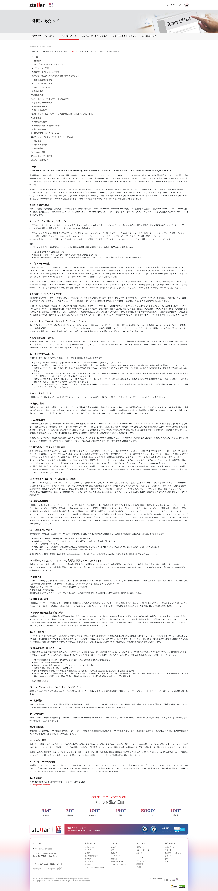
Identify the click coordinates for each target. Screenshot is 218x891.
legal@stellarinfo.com (39, 681)
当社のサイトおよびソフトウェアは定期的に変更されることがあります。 (64, 114)
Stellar (74, 51)
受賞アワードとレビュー (174, 853)
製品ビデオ (115, 853)
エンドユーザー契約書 (43, 156)
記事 (112, 850)
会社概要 (37, 60)
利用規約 (88, 859)
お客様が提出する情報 (43, 79)
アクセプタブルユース (43, 83)
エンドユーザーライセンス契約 (94, 36)
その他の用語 (39, 152)
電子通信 (37, 140)
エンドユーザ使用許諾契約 (94, 867)
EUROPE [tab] (48, 849)
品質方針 (88, 853)
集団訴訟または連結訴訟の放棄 (46, 125)
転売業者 (139, 864)
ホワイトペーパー (117, 861)
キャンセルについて (42, 87)
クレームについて (41, 160)
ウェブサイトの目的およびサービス (48, 64)
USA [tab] (35, 849)
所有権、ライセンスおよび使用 (46, 72)
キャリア (88, 850)
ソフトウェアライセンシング (124, 36)
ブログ (113, 847)
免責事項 (37, 118)
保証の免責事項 (40, 106)
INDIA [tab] (41, 849)
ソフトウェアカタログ (119, 864)
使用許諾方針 (89, 861)
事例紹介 (114, 859)
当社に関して (89, 847)
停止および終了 (40, 110)
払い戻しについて (149, 36)
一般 (36, 56)
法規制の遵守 (39, 95)
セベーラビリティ (41, 144)
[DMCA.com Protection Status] (181, 887)
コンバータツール (142, 850)
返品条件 (88, 864)
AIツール (139, 853)
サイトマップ (170, 861)
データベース (115, 856)
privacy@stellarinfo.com (40, 784)
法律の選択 (38, 148)
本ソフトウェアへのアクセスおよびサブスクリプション (56, 76)
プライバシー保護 (41, 68)
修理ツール (140, 847)
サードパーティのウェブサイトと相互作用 (51, 99)
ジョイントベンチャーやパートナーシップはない (54, 137)
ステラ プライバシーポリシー (44, 36)
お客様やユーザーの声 (43, 102)
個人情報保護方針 (91, 856)
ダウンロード (170, 856)
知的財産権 (38, 91)
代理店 (138, 867)
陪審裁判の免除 (40, 121)
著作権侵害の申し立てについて (46, 133)
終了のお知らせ (40, 129)
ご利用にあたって (69, 36)
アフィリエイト (142, 861)
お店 (166, 859)
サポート (174, 5)
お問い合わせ (170, 847)
